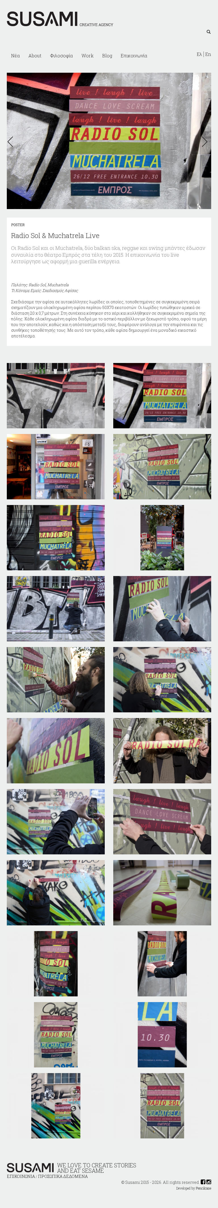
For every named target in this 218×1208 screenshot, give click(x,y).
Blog (107, 56)
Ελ (199, 54)
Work (87, 56)
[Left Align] (208, 32)
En (208, 54)
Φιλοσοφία (61, 56)
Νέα (15, 56)
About (34, 56)
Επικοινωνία (134, 56)
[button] (11, 141)
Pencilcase (203, 1188)
